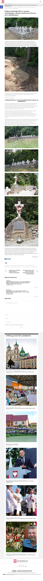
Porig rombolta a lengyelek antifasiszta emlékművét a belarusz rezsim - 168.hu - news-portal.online (18, 292)
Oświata (11, 443)
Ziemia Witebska (18, 407)
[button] (1, 7)
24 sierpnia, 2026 (9, 483)
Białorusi (23, 265)
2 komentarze (15, 8)
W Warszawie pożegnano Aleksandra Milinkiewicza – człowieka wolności (20, 554)
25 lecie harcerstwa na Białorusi (12, 444)
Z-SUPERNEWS (19, 7)
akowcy (7, 265)
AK (5, 265)
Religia (7, 407)
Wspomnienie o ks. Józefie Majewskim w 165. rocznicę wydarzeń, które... (20, 371)
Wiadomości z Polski (12, 7)
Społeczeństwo (9, 553)
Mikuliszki (32, 265)
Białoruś (18, 265)
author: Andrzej (31, 7)
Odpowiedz (36, 287)
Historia (6, 7)
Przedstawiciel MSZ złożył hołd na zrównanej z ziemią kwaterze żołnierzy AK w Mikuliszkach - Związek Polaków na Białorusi (18, 282)
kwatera (27, 265)
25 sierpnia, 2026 (9, 409)
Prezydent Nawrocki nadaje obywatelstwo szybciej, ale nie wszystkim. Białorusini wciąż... (20, 481)
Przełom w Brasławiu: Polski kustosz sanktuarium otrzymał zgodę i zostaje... (21, 518)
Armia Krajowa (13, 265)
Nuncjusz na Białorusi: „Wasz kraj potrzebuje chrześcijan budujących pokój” (20, 408)
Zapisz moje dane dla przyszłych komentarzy (15, 324)
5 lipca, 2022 (25, 7)
